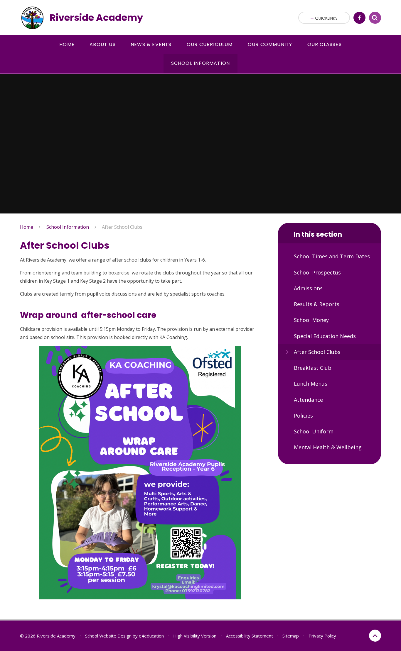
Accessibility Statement (249, 636)
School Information (67, 227)
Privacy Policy (322, 636)
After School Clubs (122, 227)
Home (26, 227)
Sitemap (290, 636)
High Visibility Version (194, 636)
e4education (151, 636)
